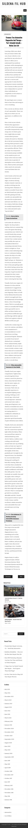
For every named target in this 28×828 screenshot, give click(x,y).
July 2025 (7, 689)
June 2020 (7, 746)
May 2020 (7, 750)
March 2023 (8, 700)
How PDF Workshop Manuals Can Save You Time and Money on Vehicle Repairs (13, 660)
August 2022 (8, 707)
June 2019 (7, 760)
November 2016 (9, 792)
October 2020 (8, 735)
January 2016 (8, 799)
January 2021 (8, 725)
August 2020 (8, 742)
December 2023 (9, 696)
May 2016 (7, 796)
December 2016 (9, 789)
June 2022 (7, 710)
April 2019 (8, 767)
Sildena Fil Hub (14, 3)
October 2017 (8, 778)
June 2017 (7, 782)
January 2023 (8, 703)
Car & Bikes (8, 816)
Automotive (7, 34)
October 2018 (8, 771)
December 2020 (9, 728)
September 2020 (9, 739)
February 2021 (9, 721)
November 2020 (9, 732)
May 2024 (7, 693)
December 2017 (9, 775)
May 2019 (7, 764)
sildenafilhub (20, 47)
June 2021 (7, 714)
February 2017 (9, 785)
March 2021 (8, 718)
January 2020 (8, 753)
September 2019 (9, 757)
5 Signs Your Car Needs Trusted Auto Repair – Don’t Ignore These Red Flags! (14, 668)
